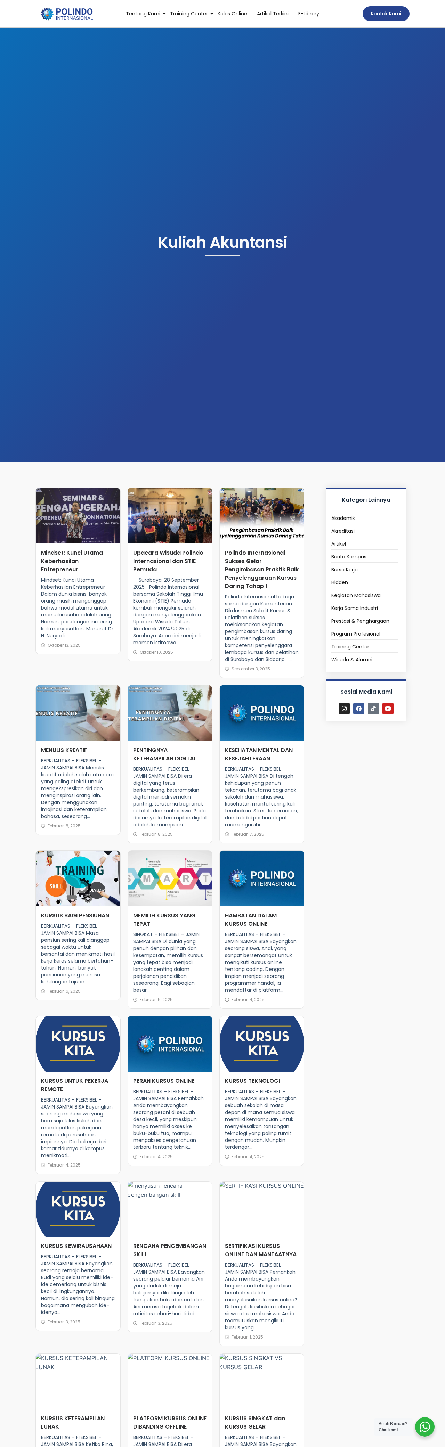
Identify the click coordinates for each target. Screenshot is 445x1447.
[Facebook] (358, 708)
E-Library (308, 13)
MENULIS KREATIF (64, 750)
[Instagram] (344, 708)
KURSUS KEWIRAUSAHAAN (76, 1246)
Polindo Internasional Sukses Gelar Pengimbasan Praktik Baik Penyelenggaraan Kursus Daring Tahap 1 (262, 569)
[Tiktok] (373, 708)
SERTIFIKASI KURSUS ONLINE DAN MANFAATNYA (261, 1250)
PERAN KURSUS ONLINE (163, 1081)
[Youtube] (388, 708)
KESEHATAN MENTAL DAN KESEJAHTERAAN (259, 754)
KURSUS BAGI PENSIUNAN (75, 915)
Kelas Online (232, 13)
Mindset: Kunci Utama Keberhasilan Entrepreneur (72, 561)
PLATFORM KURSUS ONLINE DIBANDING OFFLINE (170, 1422)
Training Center (189, 13)
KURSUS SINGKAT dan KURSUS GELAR (255, 1422)
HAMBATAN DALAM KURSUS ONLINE (251, 919)
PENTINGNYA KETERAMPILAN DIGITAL (164, 754)
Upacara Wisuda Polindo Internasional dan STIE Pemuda (168, 561)
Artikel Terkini (273, 13)
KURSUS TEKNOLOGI (252, 1081)
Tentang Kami (143, 13)
